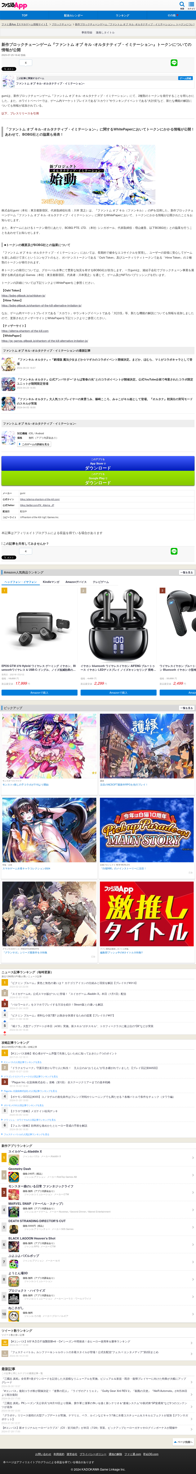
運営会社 (72, 1454)
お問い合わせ (43, 1454)
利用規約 (59, 1454)
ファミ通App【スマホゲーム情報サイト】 (25, 24)
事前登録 (87, 32)
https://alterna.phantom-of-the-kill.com (25, 331)
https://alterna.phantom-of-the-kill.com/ (40, 499)
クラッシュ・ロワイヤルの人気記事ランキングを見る (30, 1120)
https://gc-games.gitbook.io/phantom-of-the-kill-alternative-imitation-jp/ (45, 341)
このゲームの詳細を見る (35, 444)
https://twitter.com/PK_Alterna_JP (37, 505)
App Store (98, 464)
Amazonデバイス (76, 582)
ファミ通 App (14, 5)
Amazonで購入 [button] (39, 692)
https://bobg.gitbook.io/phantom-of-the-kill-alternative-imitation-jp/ (42, 305)
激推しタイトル (105, 32)
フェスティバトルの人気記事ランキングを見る (26, 1134)
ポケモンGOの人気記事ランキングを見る (24, 1105)
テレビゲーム (101, 582)
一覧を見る (186, 572)
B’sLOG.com (150, 1454)
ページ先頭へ (185, 1442)
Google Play (98, 478)
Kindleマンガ (51, 582)
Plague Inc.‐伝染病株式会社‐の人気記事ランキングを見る (30, 1091)
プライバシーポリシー (93, 1454)
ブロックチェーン (62, 24)
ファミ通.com (132, 1454)
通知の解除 (115, 1454)
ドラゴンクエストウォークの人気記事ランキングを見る (31, 1076)
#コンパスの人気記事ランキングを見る (23, 1062)
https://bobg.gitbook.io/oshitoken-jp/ (23, 295)
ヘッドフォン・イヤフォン (21, 582)
